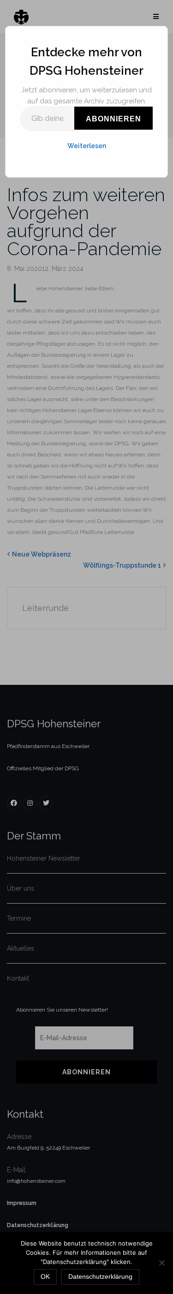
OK (45, 1276)
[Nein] (161, 1262)
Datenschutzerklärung (100, 1276)
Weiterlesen (86, 146)
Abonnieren (113, 119)
